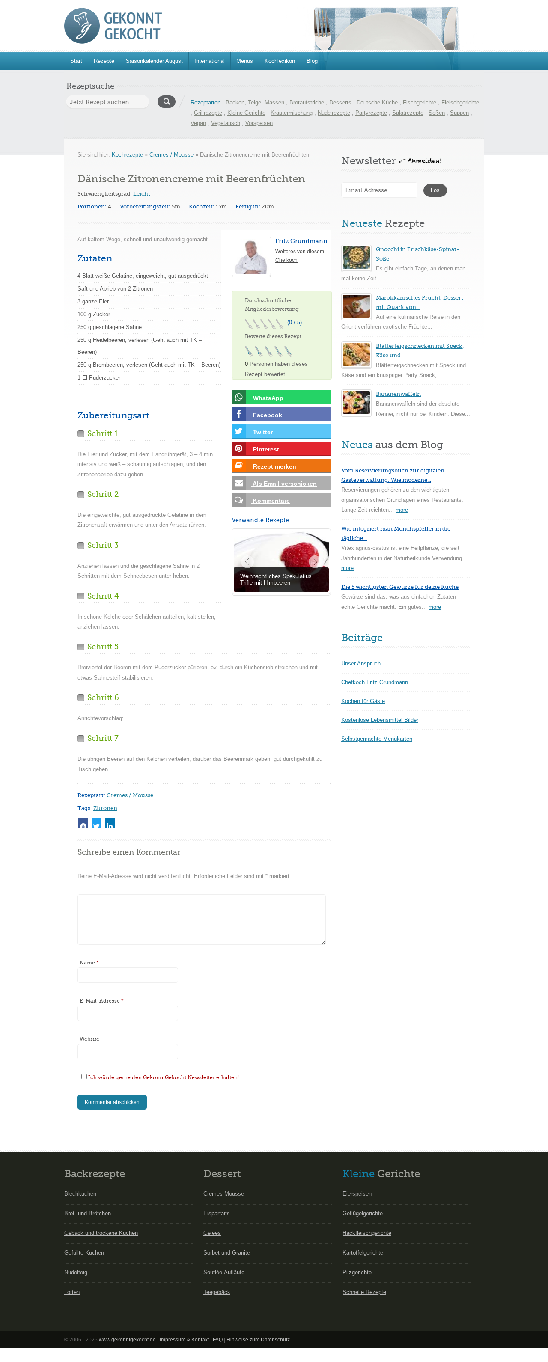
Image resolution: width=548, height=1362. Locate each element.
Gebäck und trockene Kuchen (101, 1233)
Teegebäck (216, 1292)
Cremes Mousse (223, 1193)
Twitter (262, 432)
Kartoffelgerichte (362, 1252)
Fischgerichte (419, 102)
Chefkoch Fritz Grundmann (374, 682)
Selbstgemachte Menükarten (376, 739)
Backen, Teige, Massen (255, 102)
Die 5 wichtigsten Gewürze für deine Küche (400, 587)
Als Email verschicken (284, 483)
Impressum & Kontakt (184, 1340)
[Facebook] (83, 823)
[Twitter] (96, 823)
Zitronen (105, 808)
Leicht (141, 193)
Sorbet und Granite (226, 1252)
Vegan (198, 123)
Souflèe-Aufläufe (223, 1272)
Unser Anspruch (361, 663)
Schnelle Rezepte (364, 1292)
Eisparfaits (216, 1213)
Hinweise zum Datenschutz (258, 1340)
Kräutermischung (292, 113)
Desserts (340, 102)
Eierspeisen (357, 1193)
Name (89, 963)
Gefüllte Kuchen (84, 1252)
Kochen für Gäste (363, 701)
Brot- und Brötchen (87, 1213)
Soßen (437, 113)
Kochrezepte (127, 154)
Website (89, 1039)
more (402, 510)
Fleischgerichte (460, 102)
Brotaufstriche (306, 102)
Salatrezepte (407, 113)
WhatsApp (267, 398)
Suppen (459, 113)
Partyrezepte (371, 113)
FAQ (218, 1340)
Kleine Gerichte (246, 113)
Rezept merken (273, 466)
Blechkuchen (80, 1193)
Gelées (212, 1233)
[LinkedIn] (110, 823)
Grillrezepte (208, 113)
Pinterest (265, 449)
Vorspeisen (259, 123)
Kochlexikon (280, 61)
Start (76, 61)
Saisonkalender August (154, 61)
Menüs (244, 61)
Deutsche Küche (377, 102)
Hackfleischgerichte (366, 1233)
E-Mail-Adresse (102, 1001)
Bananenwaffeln (398, 394)
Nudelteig (75, 1272)
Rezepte (104, 61)
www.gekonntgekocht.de (127, 1340)
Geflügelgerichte (362, 1213)
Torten (72, 1292)
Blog (312, 61)
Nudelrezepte (334, 113)
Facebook (266, 415)
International (209, 61)
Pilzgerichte (357, 1272)
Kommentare (270, 500)
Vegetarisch (225, 123)
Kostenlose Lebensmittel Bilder (379, 720)
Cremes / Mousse (171, 154)
